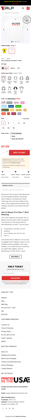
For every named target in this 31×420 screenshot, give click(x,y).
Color (8, 98)
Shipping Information (8, 355)
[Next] (27, 29)
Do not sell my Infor (8, 335)
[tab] (15, 185)
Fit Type (3, 64)
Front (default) (16, 133)
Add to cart (19, 153)
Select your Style (6, 73)
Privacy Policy (15, 282)
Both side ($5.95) (17, 139)
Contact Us (5, 325)
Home (2, 58)
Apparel (8, 58)
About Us (4, 352)
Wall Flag (4, 304)
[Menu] (23, 8)
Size (15, 118)
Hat (2, 311)
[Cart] (28, 8)
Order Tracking (6, 338)
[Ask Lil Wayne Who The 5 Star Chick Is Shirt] (4, 51)
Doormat (4, 314)
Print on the (5, 133)
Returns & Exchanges (8, 358)
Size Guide (26, 118)
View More (15, 256)
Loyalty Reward (6, 368)
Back (13, 136)
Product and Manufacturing (11, 362)
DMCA (3, 341)
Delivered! (27, 177)
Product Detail (7, 185)
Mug (2, 301)
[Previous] (3, 29)
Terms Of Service (7, 328)
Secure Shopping (7, 365)
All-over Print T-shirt (8, 308)
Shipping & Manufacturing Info (12, 190)
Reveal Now (15, 278)
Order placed (4, 177)
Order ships (15, 177)
